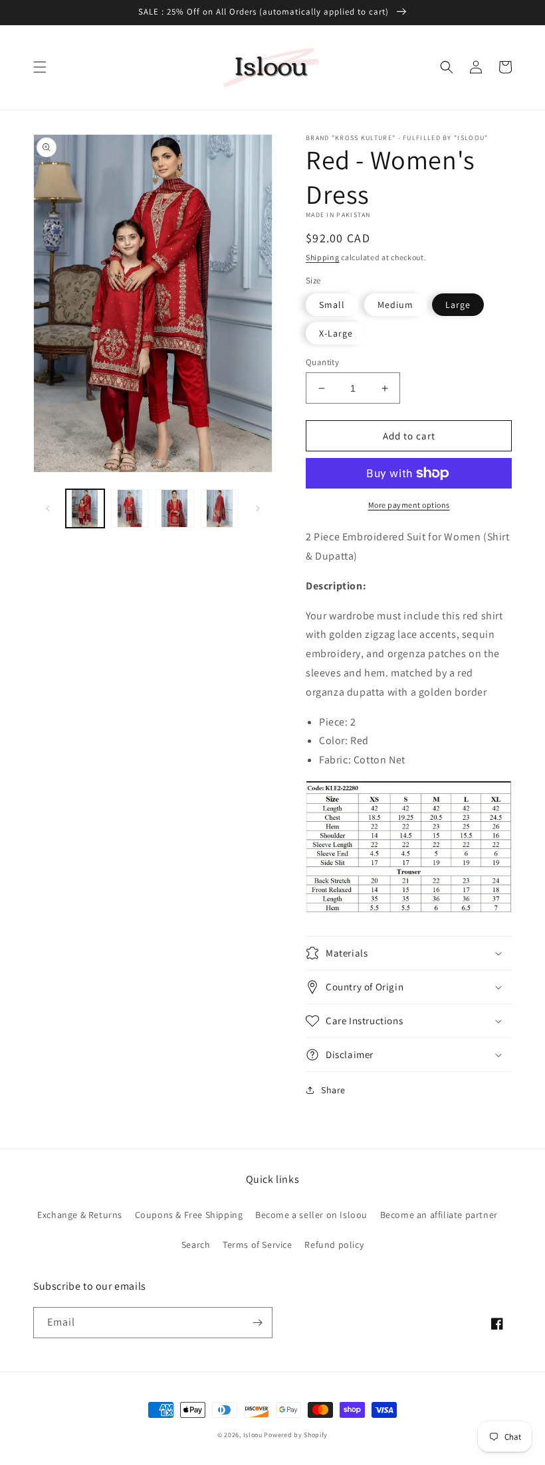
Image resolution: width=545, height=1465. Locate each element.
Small (332, 305)
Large (458, 305)
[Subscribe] (257, 1322)
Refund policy (334, 1245)
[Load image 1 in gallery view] (85, 508)
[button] (39, 67)
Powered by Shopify (296, 1434)
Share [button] (333, 1090)
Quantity (322, 362)
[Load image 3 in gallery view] (175, 508)
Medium (395, 305)
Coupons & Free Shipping (189, 1215)
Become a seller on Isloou (311, 1215)
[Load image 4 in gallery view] (220, 508)
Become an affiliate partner (439, 1215)
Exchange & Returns (79, 1215)
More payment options (409, 505)
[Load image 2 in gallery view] (130, 508)
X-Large (336, 333)
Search (196, 1245)
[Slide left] (47, 508)
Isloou (253, 1434)
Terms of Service (257, 1245)
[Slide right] (257, 508)
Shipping (323, 257)
